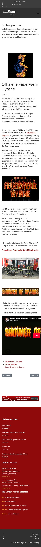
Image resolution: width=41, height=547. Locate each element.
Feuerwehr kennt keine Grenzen (13, 433)
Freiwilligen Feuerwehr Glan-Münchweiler (20, 250)
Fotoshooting (6, 426)
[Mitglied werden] (20, 398)
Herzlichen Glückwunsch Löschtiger (15, 455)
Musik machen (11, 364)
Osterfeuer (6, 448)
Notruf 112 (17, 4)
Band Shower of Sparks (14, 367)
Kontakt (36, 538)
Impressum (35, 534)
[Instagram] (2, 6)
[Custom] (6, 6)
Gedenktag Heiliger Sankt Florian (14, 441)
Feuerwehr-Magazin (13, 362)
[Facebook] (2, 2)
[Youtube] (2, 4)
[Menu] (38, 13)
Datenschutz (34, 536)
